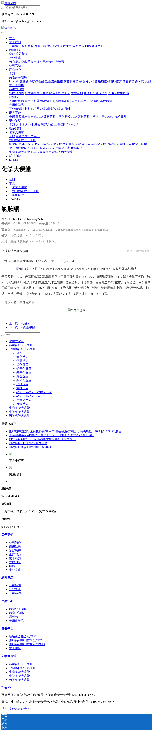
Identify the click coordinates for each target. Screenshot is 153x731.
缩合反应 (22, 376)
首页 (12, 38)
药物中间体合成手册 (138, 250)
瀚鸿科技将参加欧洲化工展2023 (30, 447)
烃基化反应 (23, 368)
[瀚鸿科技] (76, 3)
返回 (12, 179)
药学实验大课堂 (19, 415)
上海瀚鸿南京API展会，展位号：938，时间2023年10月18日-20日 (51, 435)
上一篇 (19, 323)
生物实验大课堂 (19, 407)
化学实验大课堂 (19, 411)
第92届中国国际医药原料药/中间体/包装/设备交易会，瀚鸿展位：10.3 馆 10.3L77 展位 (65, 431)
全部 (12, 53)
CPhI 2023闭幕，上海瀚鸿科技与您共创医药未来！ (42, 439)
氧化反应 (22, 356)
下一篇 (22, 327)
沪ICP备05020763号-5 (15, 708)
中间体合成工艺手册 (25, 191)
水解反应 (22, 403)
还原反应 (22, 360)
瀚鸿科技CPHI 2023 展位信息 (28, 443)
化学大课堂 (19, 187)
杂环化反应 (23, 380)
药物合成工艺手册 (21, 345)
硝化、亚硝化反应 (28, 396)
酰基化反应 (23, 372)
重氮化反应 (23, 400)
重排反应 (18, 195)
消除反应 (22, 384)
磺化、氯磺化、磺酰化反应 (34, 392)
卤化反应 (22, 364)
